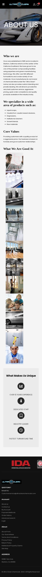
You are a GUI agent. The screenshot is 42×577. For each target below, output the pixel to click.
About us (5, 504)
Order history (7, 515)
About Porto (6, 532)
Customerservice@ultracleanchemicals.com (19, 493)
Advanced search (8, 518)
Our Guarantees (8, 534)
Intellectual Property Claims (12, 546)
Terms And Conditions (10, 537)
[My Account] (34, 4)
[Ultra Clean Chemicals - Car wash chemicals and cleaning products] (19, 4)
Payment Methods (8, 512)
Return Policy (6, 543)
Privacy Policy (7, 540)
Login (4, 521)
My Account (6, 510)
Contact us (6, 507)
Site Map (5, 548)
